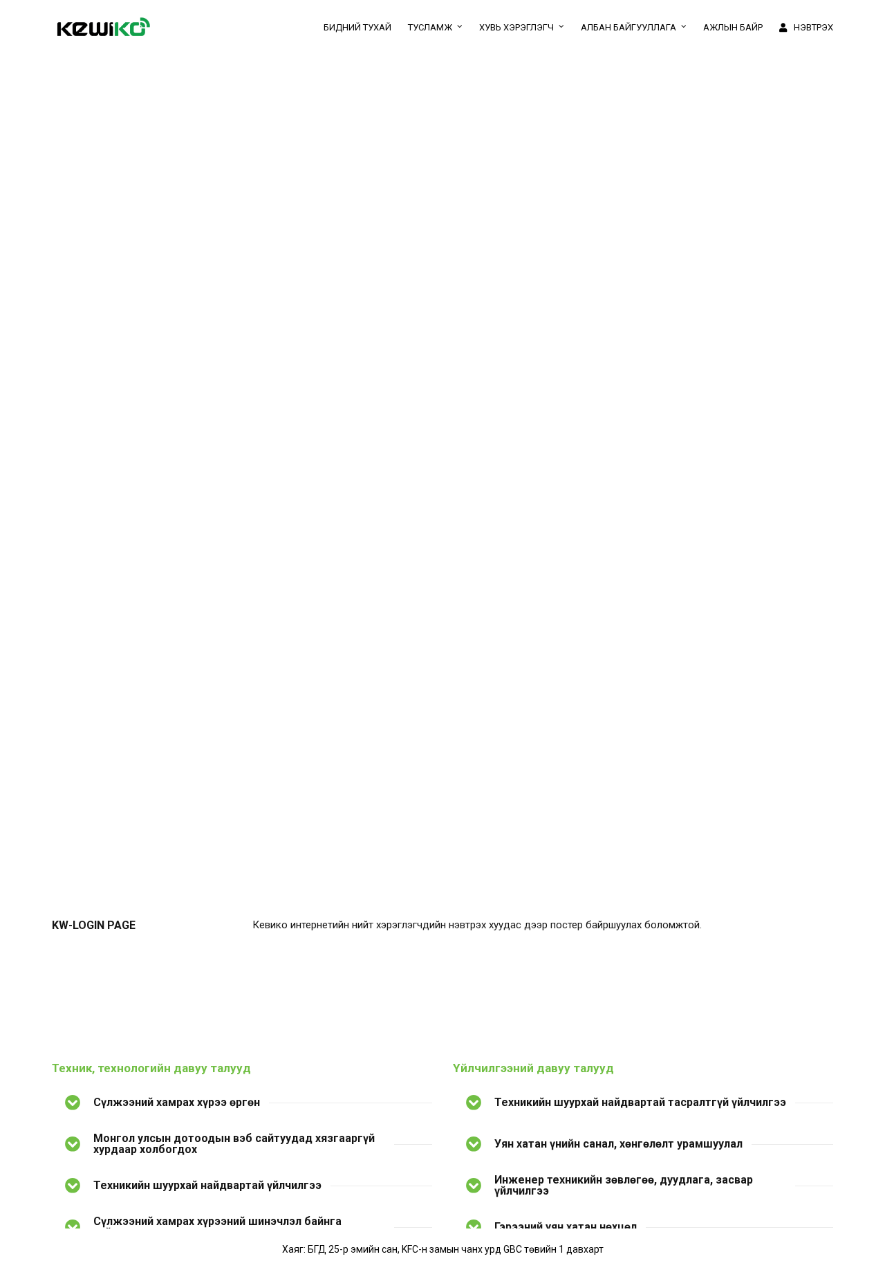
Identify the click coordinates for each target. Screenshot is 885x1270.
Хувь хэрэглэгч (516, 27)
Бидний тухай (357, 27)
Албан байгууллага (628, 27)
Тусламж (430, 27)
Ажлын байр (733, 27)
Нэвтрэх (813, 27)
